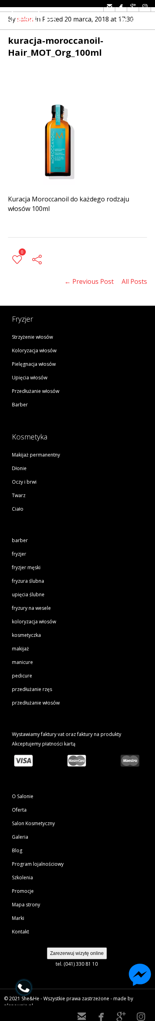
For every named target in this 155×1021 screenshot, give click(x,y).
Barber (20, 404)
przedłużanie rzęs (32, 689)
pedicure (22, 675)
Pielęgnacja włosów (34, 364)
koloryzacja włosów (34, 621)
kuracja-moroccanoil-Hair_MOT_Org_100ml (55, 46)
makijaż (20, 648)
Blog (17, 850)
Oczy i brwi (24, 481)
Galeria (20, 837)
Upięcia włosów (29, 377)
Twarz (18, 495)
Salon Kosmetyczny (33, 823)
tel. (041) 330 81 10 (77, 963)
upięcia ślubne (28, 594)
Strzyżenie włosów (32, 337)
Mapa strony (26, 904)
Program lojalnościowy (38, 864)
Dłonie (19, 468)
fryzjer (19, 554)
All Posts (134, 281)
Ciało (17, 509)
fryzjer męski (26, 567)
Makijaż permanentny (36, 454)
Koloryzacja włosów (34, 350)
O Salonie (22, 796)
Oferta (19, 809)
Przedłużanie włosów (35, 391)
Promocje (23, 891)
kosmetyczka (26, 635)
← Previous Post (89, 281)
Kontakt (20, 931)
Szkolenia (22, 877)
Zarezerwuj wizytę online (77, 953)
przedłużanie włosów (36, 702)
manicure (22, 662)
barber (20, 540)
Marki (18, 918)
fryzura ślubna (28, 581)
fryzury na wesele (31, 608)
